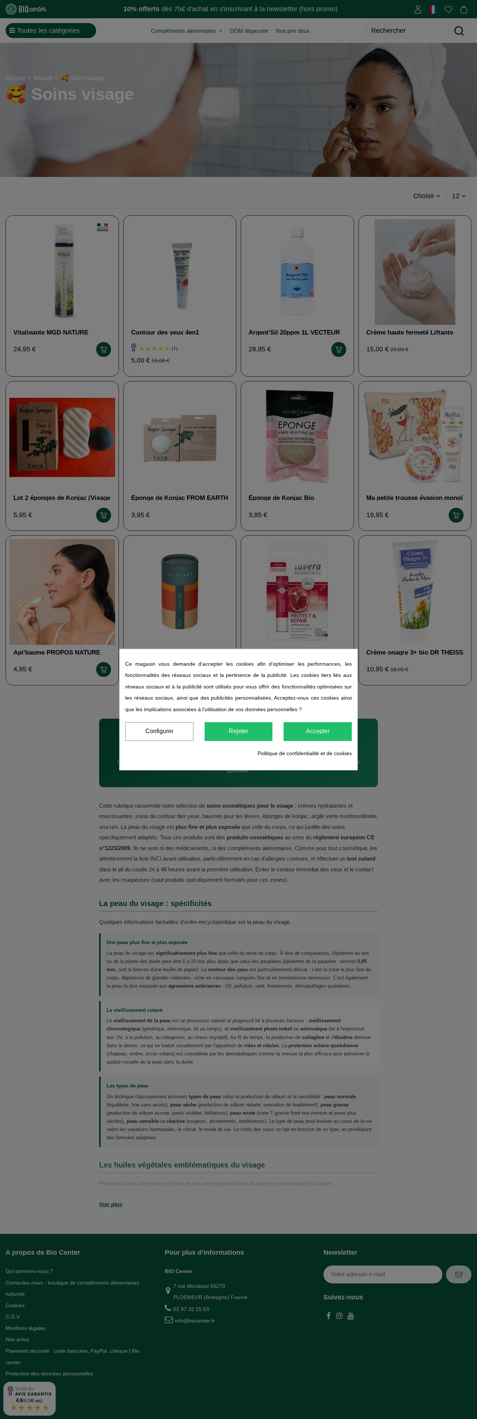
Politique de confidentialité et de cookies (305, 753)
